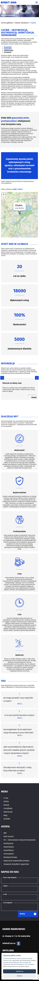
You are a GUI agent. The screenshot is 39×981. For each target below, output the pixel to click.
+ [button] (3, 194)
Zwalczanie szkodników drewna (16, 861)
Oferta (6, 801)
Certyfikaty (8, 808)
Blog (5, 815)
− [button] (3, 197)
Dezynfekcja (9, 850)
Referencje (8, 812)
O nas (6, 798)
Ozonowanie (9, 854)
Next (36, 377)
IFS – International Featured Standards (19, 840)
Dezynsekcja (9, 847)
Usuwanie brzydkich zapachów (16, 864)
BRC (5, 833)
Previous (1, 377)
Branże (6, 805)
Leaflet (21, 236)
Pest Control (9, 836)
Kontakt (7, 819)
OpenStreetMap (28, 236)
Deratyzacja (8, 843)
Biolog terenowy (10, 857)
